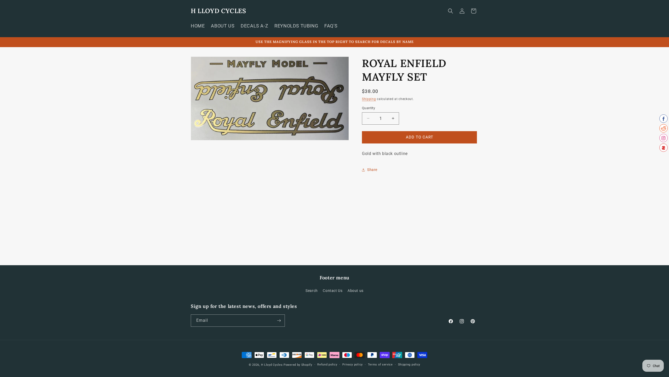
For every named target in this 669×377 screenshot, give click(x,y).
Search (311, 291)
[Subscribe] (279, 320)
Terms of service (380, 364)
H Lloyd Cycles (272, 365)
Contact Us (332, 291)
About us (356, 291)
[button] (450, 11)
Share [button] (372, 170)
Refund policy (327, 364)
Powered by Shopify (298, 365)
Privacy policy (352, 364)
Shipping (369, 99)
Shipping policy (409, 364)
